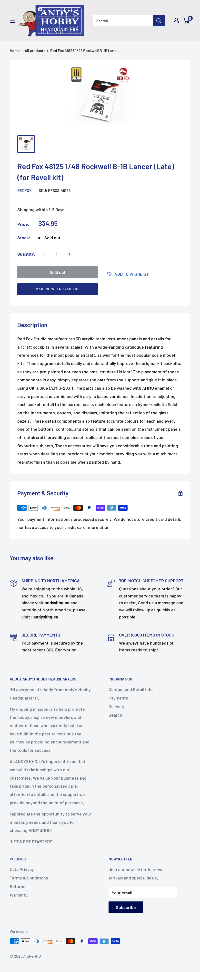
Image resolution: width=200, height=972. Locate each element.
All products (35, 50)
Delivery (116, 706)
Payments (118, 697)
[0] (186, 20)
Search (115, 715)
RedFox (24, 190)
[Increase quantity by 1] (69, 254)
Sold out (58, 272)
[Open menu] (12, 21)
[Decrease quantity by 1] (44, 254)
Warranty (19, 895)
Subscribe (126, 907)
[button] (97, 290)
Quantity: (26, 254)
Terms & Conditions (29, 877)
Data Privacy (22, 869)
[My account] (176, 20)
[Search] (159, 20)
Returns (17, 886)
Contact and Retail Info (131, 689)
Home (15, 50)
